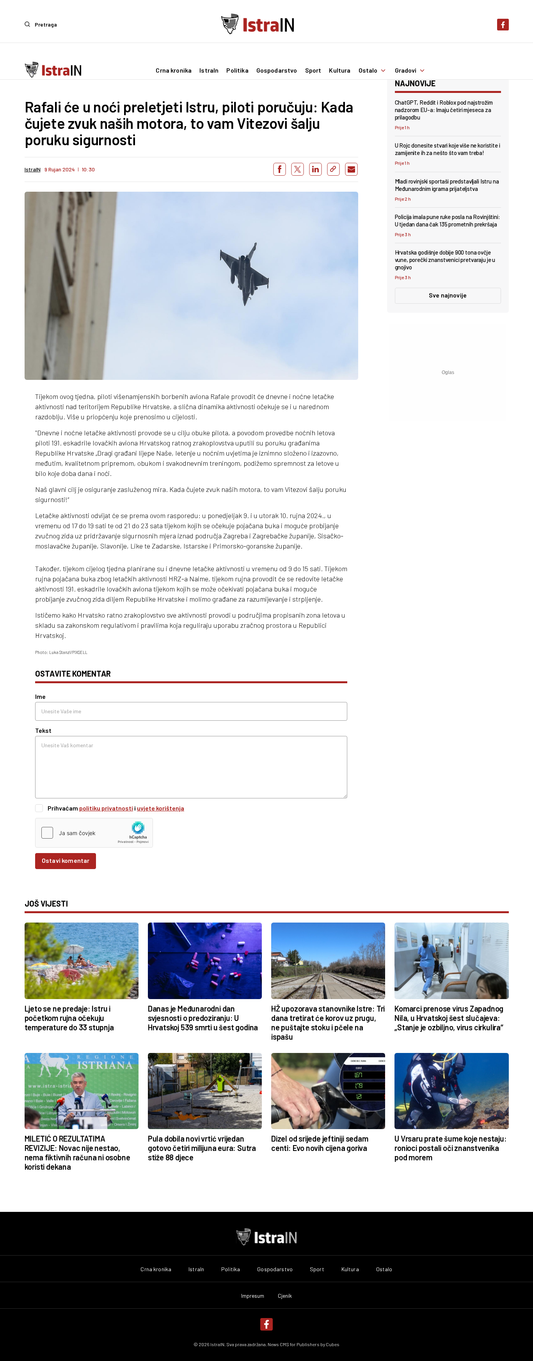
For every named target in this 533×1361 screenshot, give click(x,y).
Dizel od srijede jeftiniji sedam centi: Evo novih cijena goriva (319, 1143)
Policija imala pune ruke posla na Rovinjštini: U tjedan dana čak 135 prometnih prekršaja (447, 220)
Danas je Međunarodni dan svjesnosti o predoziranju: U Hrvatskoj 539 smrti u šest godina (203, 1018)
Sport (313, 70)
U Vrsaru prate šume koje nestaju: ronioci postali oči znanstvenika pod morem (450, 1148)
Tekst (43, 730)
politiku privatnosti (106, 808)
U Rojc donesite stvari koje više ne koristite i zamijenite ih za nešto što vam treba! (447, 149)
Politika (237, 70)
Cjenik (285, 1296)
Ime (40, 696)
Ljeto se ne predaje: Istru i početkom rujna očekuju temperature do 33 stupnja (69, 1018)
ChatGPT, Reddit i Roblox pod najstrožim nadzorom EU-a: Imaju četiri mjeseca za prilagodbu (444, 110)
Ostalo (368, 70)
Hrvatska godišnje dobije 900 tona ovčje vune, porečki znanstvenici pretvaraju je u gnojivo (445, 260)
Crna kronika (174, 70)
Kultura (339, 70)
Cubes (332, 1344)
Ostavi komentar (65, 860)
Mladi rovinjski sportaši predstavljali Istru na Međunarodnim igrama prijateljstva (447, 185)
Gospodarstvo (276, 70)
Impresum (253, 1296)
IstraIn (209, 70)
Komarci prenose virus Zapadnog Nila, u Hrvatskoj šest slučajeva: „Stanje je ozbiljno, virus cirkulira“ (448, 1018)
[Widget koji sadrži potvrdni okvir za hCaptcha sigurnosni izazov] (94, 833)
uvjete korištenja (160, 808)
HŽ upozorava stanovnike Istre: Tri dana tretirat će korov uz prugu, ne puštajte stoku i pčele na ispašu (328, 1022)
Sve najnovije (448, 295)
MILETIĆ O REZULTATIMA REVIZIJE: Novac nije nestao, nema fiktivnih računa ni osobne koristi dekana (77, 1152)
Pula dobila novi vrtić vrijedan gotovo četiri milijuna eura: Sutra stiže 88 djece (202, 1148)
